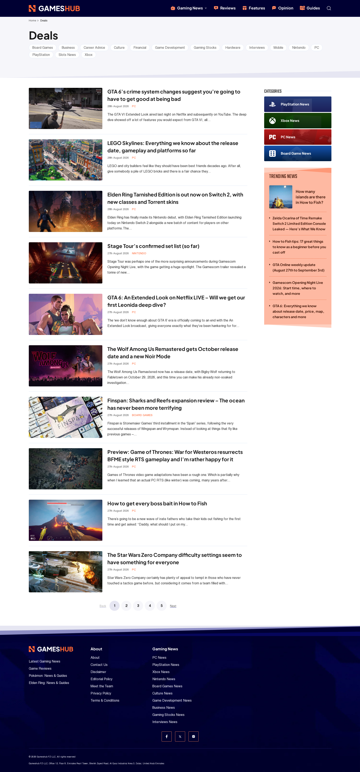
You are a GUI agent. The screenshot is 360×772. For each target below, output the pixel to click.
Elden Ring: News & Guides (49, 683)
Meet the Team (102, 686)
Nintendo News (163, 679)
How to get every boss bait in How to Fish (157, 503)
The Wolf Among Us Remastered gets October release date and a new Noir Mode (172, 352)
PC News (288, 137)
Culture (119, 48)
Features (257, 7)
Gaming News (190, 7)
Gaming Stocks (205, 48)
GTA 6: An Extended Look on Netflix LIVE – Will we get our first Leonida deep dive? (176, 301)
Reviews (228, 7)
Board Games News (167, 686)
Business (68, 48)
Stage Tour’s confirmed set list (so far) (153, 246)
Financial (139, 48)
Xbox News (290, 120)
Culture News (162, 693)
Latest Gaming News (44, 661)
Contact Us (99, 665)
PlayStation (41, 55)
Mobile (278, 48)
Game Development (170, 48)
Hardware (232, 48)
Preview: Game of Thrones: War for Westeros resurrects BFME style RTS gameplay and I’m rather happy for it (175, 455)
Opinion (285, 7)
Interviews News (164, 722)
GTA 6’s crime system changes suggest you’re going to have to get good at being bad (173, 95)
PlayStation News (295, 104)
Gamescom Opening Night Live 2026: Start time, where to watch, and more (298, 288)
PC (316, 48)
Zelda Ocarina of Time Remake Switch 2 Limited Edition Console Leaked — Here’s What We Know (299, 223)
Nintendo (299, 48)
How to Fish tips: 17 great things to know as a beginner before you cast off (299, 246)
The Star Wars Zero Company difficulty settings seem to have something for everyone (174, 558)
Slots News (67, 55)
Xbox (88, 55)
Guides (313, 7)
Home (32, 20)
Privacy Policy (101, 693)
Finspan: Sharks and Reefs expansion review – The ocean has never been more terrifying (176, 404)
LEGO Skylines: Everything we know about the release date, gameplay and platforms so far (172, 146)
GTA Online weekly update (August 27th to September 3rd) (298, 267)
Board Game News (296, 153)
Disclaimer (98, 672)
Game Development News (172, 700)
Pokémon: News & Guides (48, 676)
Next (173, 606)
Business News (163, 708)
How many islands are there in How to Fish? (311, 197)
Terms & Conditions (105, 700)
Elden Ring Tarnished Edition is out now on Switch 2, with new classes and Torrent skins (175, 198)
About (95, 658)
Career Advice (94, 48)
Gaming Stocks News (168, 715)
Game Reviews (40, 669)
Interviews (257, 48)
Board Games (42, 48)
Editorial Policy (101, 679)
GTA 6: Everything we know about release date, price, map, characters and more (298, 311)
